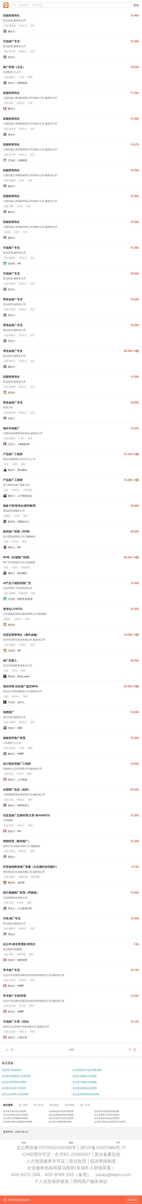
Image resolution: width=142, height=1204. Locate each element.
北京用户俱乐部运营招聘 (14, 1111)
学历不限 (27, 489)
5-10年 (15, 541)
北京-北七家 (9, 1031)
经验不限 (23, 593)
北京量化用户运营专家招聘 (61, 1111)
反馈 (71, 1142)
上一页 (10, 1049)
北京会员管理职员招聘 (14, 1082)
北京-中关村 (9, 283)
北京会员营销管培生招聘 (85, 1094)
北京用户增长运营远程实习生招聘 (109, 1121)
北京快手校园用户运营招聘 (16, 1076)
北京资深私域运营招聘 (84, 1088)
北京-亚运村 (9, 747)
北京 (6, 464)
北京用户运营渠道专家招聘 (106, 1111)
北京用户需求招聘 (11, 1070)
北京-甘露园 (9, 593)
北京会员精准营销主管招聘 (61, 1114)
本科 (30, 76)
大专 (32, 25)
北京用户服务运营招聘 (84, 1082)
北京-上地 (8, 799)
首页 (24, 1142)
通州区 (7, 618)
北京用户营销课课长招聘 (60, 1121)
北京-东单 (8, 954)
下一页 (132, 1049)
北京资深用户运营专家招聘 (86, 1070)
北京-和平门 (9, 360)
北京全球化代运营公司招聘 (15, 1114)
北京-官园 (8, 206)
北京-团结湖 (9, 25)
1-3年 (21, 76)
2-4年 (21, 180)
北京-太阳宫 (9, 644)
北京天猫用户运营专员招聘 (106, 1114)
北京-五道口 (9, 850)
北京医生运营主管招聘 (14, 1088)
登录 (136, 5)
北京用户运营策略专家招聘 (15, 1118)
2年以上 (22, 25)
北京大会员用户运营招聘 (15, 1094)
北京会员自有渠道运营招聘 (106, 1118)
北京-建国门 (9, 76)
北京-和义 (8, 773)
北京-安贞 (8, 102)
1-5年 (21, 747)
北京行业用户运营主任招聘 (61, 1118)
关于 (118, 1142)
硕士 (27, 618)
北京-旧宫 (8, 902)
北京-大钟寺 (9, 722)
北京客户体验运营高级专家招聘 (17, 1121)
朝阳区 (7, 515)
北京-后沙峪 (9, 386)
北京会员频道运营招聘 (84, 1076)
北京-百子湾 (9, 51)
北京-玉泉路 (9, 180)
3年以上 (22, 257)
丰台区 (7, 231)
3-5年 (21, 438)
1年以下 (18, 618)
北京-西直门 (9, 335)
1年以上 (22, 644)
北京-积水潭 (9, 128)
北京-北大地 (9, 979)
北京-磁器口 (9, 257)
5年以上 (22, 850)
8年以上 (16, 696)
